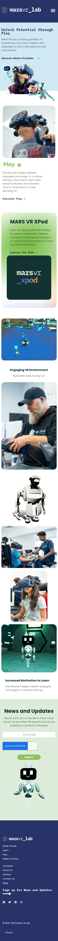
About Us (7, 870)
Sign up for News (17, 890)
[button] (53, 10)
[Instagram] (21, 902)
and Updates (41, 890)
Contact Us (9, 878)
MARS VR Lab (9, 846)
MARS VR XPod (10, 858)
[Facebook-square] (4, 902)
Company (8, 865)
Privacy (9, 932)
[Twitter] (9, 902)
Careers (7, 874)
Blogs (5, 883)
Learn (6, 850)
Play (5, 854)
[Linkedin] (15, 902)
